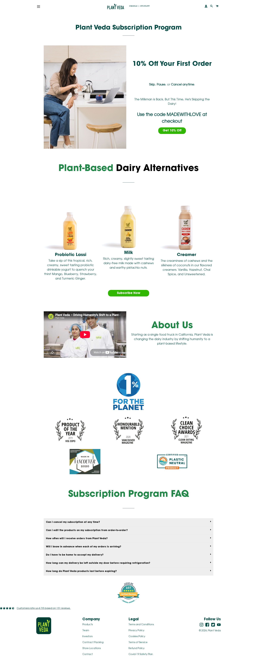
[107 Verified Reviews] (128, 605)
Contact (87, 654)
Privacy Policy (136, 630)
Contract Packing (93, 642)
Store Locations (91, 648)
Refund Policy (136, 648)
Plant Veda (214, 631)
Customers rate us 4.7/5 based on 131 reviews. (43, 608)
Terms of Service (138, 642)
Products (87, 624)
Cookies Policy (136, 636)
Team (85, 630)
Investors (87, 636)
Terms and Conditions (141, 624)
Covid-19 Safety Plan (140, 654)
